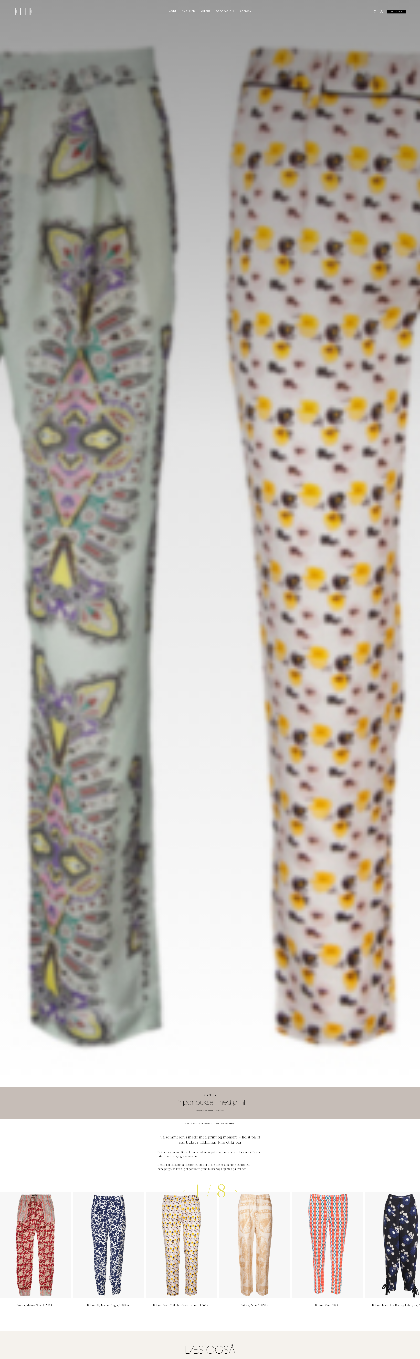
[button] (236, 1191)
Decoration (225, 11)
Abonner (396, 11)
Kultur (205, 11)
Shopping (210, 1095)
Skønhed (188, 11)
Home (187, 1123)
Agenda (245, 11)
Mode (173, 11)
